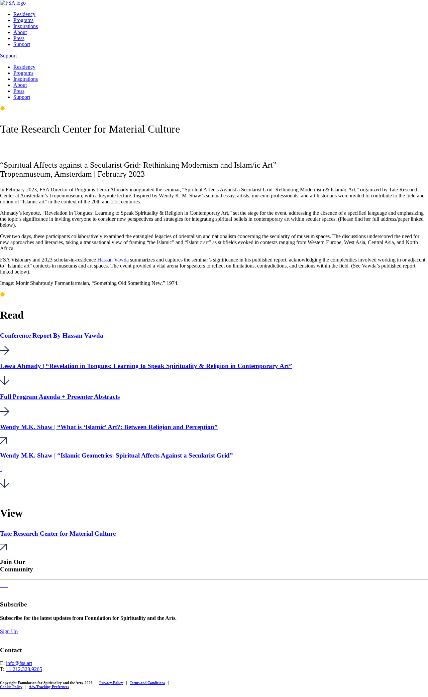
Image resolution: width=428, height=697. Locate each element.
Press (18, 38)
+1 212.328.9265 (24, 669)
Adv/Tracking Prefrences (49, 687)
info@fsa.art (19, 663)
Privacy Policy (111, 683)
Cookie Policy (11, 687)
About (20, 32)
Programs (23, 20)
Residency (24, 14)
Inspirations (25, 26)
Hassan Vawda (113, 260)
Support (21, 44)
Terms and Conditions (147, 683)
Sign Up (9, 631)
